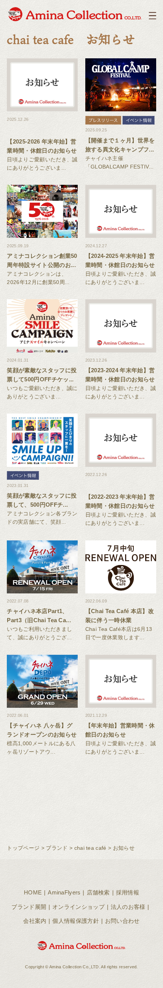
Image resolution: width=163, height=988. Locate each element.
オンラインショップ (78, 907)
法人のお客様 (128, 907)
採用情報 (127, 892)
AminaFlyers (64, 892)
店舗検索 (98, 892)
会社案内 (34, 921)
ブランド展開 (28, 907)
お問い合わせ (122, 921)
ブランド (56, 848)
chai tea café (90, 848)
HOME (33, 892)
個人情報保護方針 (75, 921)
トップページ (23, 848)
